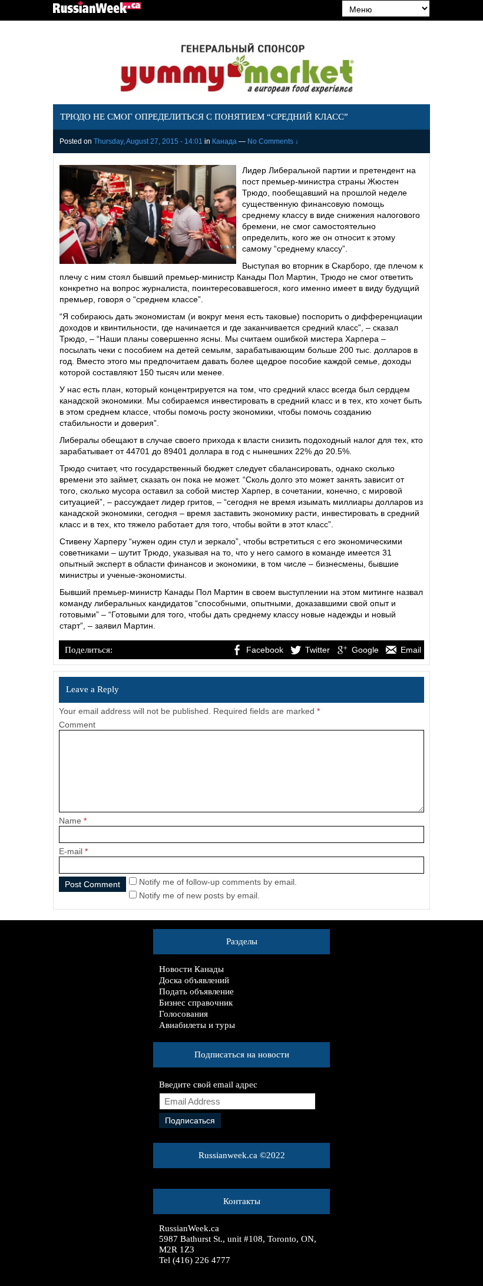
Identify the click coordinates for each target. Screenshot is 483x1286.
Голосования (183, 1014)
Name (70, 820)
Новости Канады (191, 969)
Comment (77, 724)
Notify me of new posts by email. (199, 895)
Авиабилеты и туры (197, 1025)
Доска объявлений (194, 980)
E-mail (70, 851)
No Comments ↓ (273, 141)
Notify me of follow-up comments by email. (218, 882)
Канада (224, 141)
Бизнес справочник (196, 1002)
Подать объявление (196, 991)
